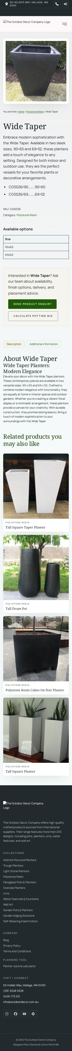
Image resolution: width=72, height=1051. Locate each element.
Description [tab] (14, 344)
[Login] (65, 4)
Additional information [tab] (44, 344)
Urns (6, 893)
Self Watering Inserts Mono (20, 921)
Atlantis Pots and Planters (19, 860)
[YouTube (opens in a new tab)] (24, 1013)
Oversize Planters (14, 888)
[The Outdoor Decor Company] (25, 808)
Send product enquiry (32, 304)
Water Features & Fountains (21, 899)
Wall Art (8, 904)
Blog (6, 940)
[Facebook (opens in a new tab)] (15, 1013)
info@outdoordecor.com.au (20, 1002)
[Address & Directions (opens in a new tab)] (33, 1013)
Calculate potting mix (33, 316)
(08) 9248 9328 (13, 991)
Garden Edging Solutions (18, 915)
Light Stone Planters (16, 871)
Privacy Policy (11, 945)
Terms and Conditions (17, 951)
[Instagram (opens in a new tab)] (6, 1013)
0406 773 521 (11, 996)
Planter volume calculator (19, 966)
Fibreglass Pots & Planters (19, 882)
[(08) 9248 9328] (57, 4)
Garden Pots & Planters (18, 910)
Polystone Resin (35, 111)
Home (21, 111)
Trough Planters (13, 865)
